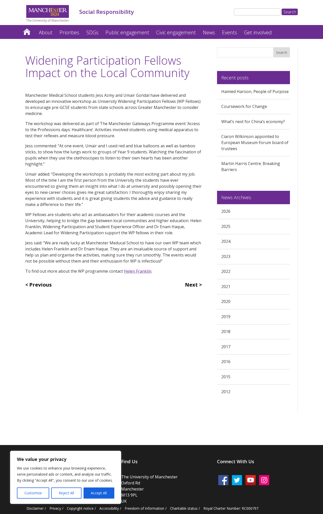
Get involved (258, 32)
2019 (225, 316)
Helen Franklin (137, 271)
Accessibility (109, 508)
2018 (225, 331)
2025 (225, 226)
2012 (225, 391)
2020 (225, 301)
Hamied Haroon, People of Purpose (255, 91)
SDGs (92, 32)
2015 (225, 377)
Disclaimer (35, 508)
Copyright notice (80, 508)
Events (229, 32)
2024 (225, 241)
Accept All (99, 492)
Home (26, 30)
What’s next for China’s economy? (253, 121)
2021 (225, 286)
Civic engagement (176, 32)
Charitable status (184, 508)
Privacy (55, 508)
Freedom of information (144, 508)
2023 (225, 256)
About (45, 32)
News (209, 32)
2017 (225, 346)
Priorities (69, 32)
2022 (225, 271)
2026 (225, 211)
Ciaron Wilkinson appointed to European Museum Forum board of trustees (254, 142)
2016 (225, 361)
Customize (33, 492)
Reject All (66, 492)
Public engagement (127, 32)
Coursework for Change (244, 106)
